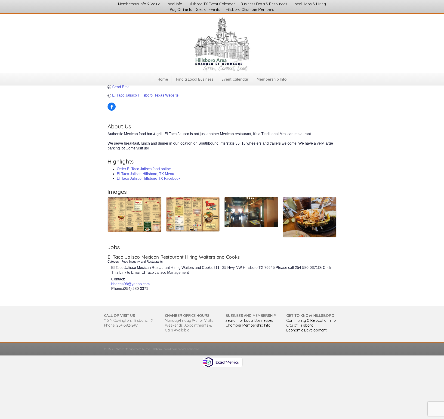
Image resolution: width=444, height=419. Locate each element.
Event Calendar (235, 79)
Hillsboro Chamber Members (250, 9)
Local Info (174, 4)
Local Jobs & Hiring (309, 4)
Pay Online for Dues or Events (195, 9)
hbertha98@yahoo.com (130, 284)
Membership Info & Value (139, 4)
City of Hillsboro (299, 325)
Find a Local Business (194, 79)
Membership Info (272, 79)
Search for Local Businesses (249, 320)
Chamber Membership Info (247, 325)
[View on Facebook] (112, 109)
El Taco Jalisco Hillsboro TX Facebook (148, 178)
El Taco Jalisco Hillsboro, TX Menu (145, 174)
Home (162, 79)
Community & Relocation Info (311, 320)
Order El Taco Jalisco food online (144, 169)
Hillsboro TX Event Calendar (211, 4)
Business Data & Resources (263, 4)
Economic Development (306, 330)
